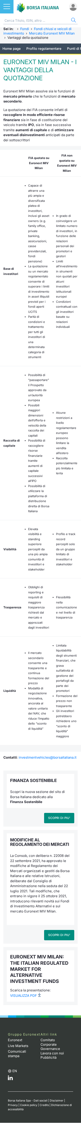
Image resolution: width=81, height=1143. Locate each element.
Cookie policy (28, 1105)
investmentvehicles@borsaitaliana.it (47, 757)
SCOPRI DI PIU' (59, 818)
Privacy (13, 1105)
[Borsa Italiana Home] (38, 6)
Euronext (15, 1040)
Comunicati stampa (17, 1053)
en (14, 1071)
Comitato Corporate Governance (50, 1044)
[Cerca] (73, 20)
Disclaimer (56, 1100)
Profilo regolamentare (43, 48)
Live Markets (18, 1046)
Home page (11, 48)
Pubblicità (48, 1057)
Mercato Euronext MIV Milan (52, 33)
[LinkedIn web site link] (10, 1079)
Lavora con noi (52, 1053)
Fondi (24, 29)
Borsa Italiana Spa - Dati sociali (27, 1100)
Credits (44, 1105)
